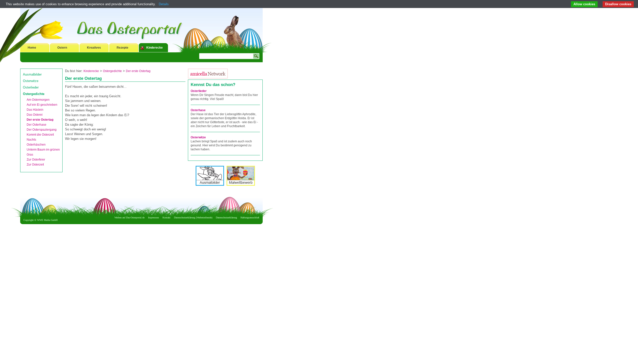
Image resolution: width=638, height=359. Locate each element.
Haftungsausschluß (249, 217)
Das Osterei (35, 114)
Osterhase (198, 110)
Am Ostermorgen (38, 99)
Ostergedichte (33, 94)
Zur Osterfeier (36, 159)
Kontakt (166, 217)
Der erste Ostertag (40, 119)
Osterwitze (30, 81)
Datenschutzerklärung (226, 217)
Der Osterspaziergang (42, 129)
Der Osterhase (36, 124)
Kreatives (94, 47)
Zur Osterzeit (35, 164)
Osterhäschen (36, 144)
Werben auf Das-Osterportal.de (129, 217)
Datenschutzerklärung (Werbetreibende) (193, 217)
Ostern (62, 47)
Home (32, 47)
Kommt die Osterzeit (40, 134)
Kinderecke (154, 47)
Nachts (31, 139)
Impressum (153, 217)
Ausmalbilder (32, 74)
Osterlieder (31, 87)
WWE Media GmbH (47, 220)
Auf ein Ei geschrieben (42, 104)
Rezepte (122, 47)
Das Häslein (35, 109)
